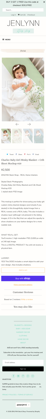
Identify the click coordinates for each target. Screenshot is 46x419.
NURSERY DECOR (23, 332)
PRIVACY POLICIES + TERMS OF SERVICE (17, 395)
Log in (13, 15)
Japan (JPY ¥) (22, 405)
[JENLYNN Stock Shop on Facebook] (13, 376)
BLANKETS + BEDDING (23, 325)
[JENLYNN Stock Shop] (23, 27)
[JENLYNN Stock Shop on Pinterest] (23, 376)
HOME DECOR (23, 339)
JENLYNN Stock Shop (19, 411)
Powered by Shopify (33, 411)
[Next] (29, 124)
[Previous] (17, 124)
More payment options (23, 284)
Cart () (22, 15)
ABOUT (23, 343)
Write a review (27, 299)
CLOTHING (23, 336)
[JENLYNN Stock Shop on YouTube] (18, 376)
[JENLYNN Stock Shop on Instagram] (27, 376)
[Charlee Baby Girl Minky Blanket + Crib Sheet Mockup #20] (23, 89)
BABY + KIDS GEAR (23, 329)
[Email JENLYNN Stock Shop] (32, 376)
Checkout (31, 15)
